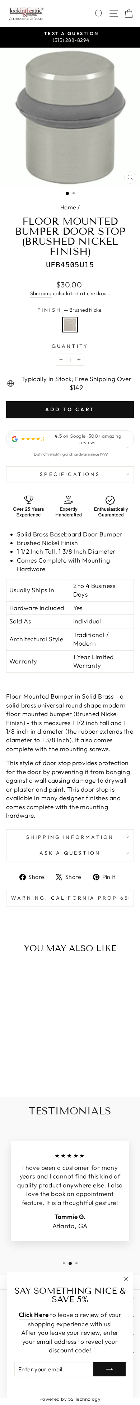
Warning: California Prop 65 (70, 898)
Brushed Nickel (70, 324)
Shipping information (70, 837)
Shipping (41, 293)
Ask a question (70, 853)
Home (68, 207)
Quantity (70, 346)
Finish (70, 310)
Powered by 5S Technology (70, 1399)
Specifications (70, 474)
